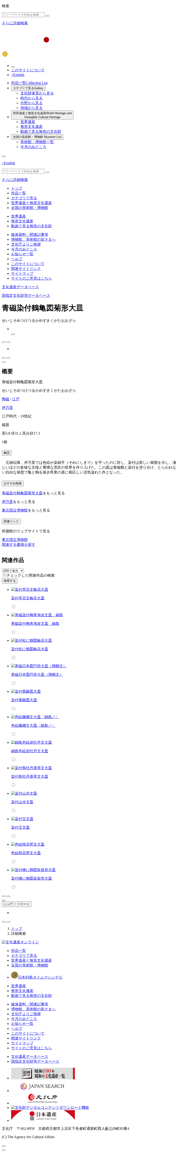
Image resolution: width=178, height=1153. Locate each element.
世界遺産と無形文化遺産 (42, 115)
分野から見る (31, 103)
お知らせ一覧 (22, 254)
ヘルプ (16, 259)
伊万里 (7, 408)
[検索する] (47, 15)
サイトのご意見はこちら (31, 278)
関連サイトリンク (26, 269)
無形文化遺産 (31, 127)
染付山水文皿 (22, 802)
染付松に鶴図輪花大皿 (29, 649)
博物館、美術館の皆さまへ (33, 239)
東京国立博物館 (15, 510)
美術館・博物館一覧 (37, 142)
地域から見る (31, 108)
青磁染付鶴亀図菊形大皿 (22, 493)
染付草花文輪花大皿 (27, 598)
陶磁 (5, 399)
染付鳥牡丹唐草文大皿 (29, 776)
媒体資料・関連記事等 (29, 235)
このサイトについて (27, 70)
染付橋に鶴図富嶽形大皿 (31, 878)
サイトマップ (22, 273)
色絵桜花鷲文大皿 (26, 853)
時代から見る (31, 98)
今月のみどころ (33, 147)
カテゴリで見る (28, 88)
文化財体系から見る (37, 93)
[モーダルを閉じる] (4, 1146)
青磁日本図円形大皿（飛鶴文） (37, 674)
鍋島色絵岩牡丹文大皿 (29, 751)
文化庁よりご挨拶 (26, 244)
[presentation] (4, 575)
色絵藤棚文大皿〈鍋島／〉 (33, 725)
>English (17, 75)
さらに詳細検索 (15, 23)
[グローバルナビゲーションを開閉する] (4, 156)
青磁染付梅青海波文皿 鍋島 (35, 623)
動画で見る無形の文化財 (40, 131)
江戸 (15, 399)
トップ (16, 188)
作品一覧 (29, 83)
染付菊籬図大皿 (24, 700)
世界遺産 (27, 122)
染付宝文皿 (20, 827)
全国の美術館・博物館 (37, 137)
